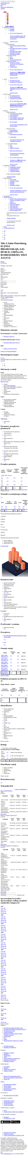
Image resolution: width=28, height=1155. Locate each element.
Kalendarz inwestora (15, 54)
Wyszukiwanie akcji (15, 80)
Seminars (9, 176)
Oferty (5, 1057)
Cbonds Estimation (8, 1032)
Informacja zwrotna (8, 1134)
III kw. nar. (3, 911)
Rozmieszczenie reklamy (10, 1132)
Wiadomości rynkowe (15, 167)
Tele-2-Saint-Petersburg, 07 (4, 656)
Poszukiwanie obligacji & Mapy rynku (13, 1028)
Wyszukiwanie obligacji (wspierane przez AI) (15, 1029)
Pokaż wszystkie (5, 675)
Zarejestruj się (9, 7)
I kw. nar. (3, 908)
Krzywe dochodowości (15, 59)
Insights (13, 176)
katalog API (13, 203)
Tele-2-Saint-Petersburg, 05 (4, 662)
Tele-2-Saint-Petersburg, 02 (4, 672)
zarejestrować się (8, 1153)
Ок (1, 1152)
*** (1, 275)
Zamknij (3, 8)
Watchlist (12, 29)
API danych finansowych (16, 208)
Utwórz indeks (7, 1087)
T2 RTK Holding (9, 297)
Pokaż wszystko (5, 381)
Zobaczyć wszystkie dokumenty (8, 351)
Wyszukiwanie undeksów (16, 113)
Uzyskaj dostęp (4, 546)
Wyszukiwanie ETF (15, 95)
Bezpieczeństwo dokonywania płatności (13, 1111)
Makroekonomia (14, 131)
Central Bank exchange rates (17, 118)
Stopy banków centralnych (16, 119)
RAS (11, 300)
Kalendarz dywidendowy (16, 82)
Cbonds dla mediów (15, 171)
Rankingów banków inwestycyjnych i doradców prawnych (16, 64)
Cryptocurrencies (14, 115)
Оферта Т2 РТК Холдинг (10, 348)
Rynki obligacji (13, 130)
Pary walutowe (13, 116)
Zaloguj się (3, 7)
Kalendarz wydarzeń (15, 52)
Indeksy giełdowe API (15, 210)
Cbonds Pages (13, 67)
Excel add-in (13, 179)
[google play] (15, 1123)
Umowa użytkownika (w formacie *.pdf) (14, 1135)
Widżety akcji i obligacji (10, 1069)
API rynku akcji (14, 206)
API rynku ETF (14, 207)
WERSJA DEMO (11, 218)
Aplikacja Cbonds (14, 181)
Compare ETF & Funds (16, 98)
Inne (5, 642)
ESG (11, 57)
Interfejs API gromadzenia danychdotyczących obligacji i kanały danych (18, 200)
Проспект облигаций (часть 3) (12, 342)
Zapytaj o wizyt (11, 225)
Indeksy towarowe (14, 148)
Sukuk (11, 58)
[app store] (5, 1123)
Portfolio (12, 30)
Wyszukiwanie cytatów (15, 51)
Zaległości (6, 1054)
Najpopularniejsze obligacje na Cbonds (13, 1040)
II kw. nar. (3, 909)
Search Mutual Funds (15, 97)
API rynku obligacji (15, 204)
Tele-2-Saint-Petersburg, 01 (4, 669)
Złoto (11, 146)
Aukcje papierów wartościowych (12, 1058)
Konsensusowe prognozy (16, 134)
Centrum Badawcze (15, 168)
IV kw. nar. (3, 913)
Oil (11, 145)
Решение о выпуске (9, 336)
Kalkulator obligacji (15, 185)
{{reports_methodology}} (20, 789)
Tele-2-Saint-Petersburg (9, 385)
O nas (5, 226)
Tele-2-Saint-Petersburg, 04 (4, 659)
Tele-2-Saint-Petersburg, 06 (4, 666)
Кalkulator (6, 1117)
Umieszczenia (7, 1055)
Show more (3, 814)
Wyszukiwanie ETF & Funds (11, 1095)
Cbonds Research (14, 170)
